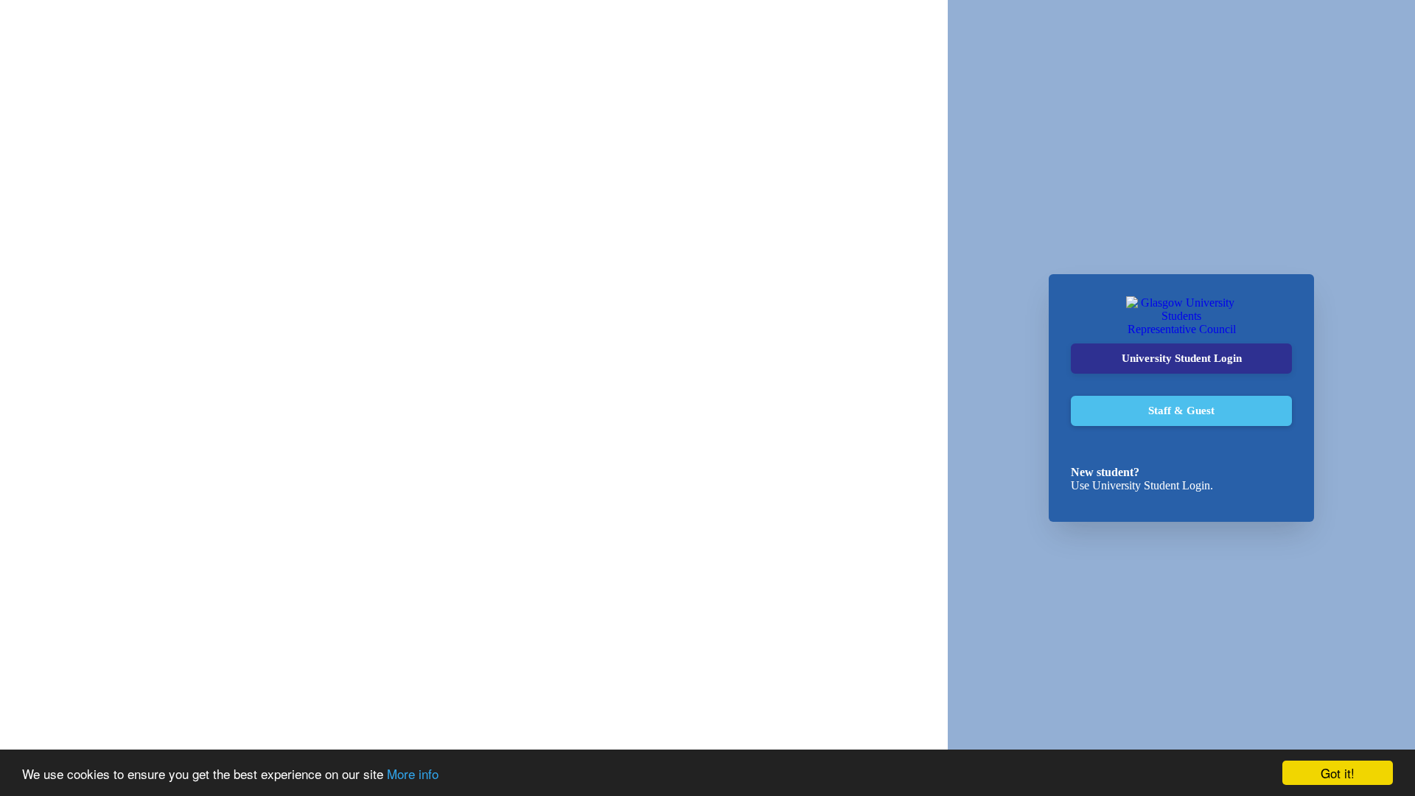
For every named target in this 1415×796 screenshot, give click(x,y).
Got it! (1338, 773)
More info (413, 773)
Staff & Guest (1181, 410)
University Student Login (1182, 358)
